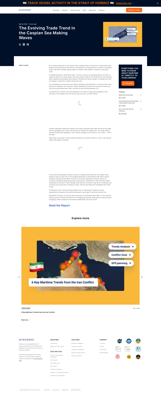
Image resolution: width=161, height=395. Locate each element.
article (53, 75)
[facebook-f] (140, 390)
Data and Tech (75, 10)
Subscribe (129, 83)
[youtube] (137, 390)
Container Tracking (77, 346)
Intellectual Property (56, 369)
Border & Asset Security (78, 352)
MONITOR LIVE (123, 3)
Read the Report (59, 205)
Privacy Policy (55, 389)
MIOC (84, 10)
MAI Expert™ (53, 366)
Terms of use (47, 389)
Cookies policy (65, 389)
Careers (102, 346)
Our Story (102, 343)
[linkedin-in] (129, 390)
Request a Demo (134, 10)
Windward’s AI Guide (75, 389)
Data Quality (53, 360)
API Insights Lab (55, 363)
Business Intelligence (77, 343)
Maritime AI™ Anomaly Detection (59, 372)
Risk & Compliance (77, 355)
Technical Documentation (57, 375)
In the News (103, 349)
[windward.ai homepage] (25, 10)
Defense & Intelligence (78, 349)
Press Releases (104, 352)
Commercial (53, 343)
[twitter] (133, 390)
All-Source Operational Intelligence (56, 356)
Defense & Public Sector (57, 346)
